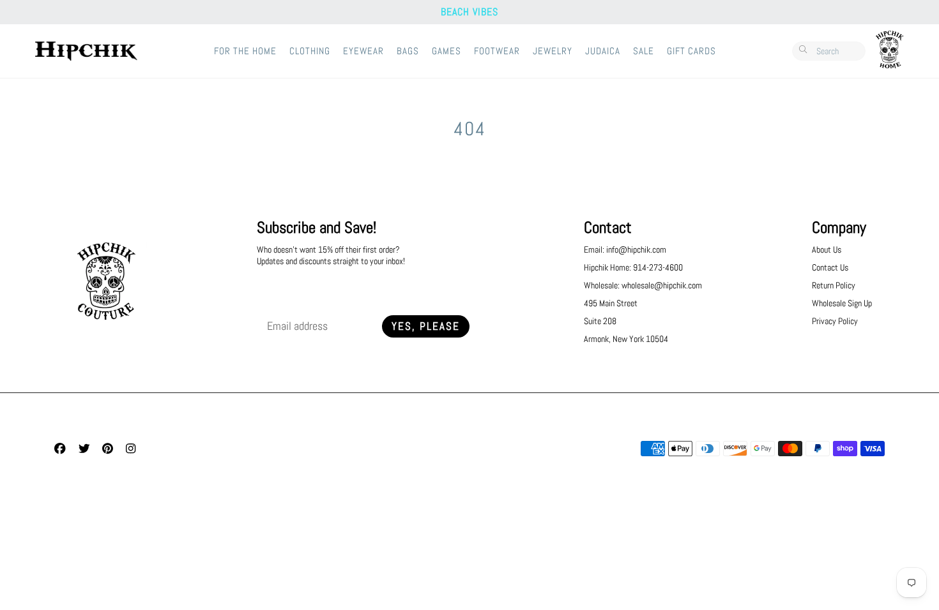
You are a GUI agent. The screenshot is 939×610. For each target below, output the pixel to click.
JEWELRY (552, 51)
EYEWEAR (363, 51)
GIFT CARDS (691, 51)
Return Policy (833, 285)
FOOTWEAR (497, 51)
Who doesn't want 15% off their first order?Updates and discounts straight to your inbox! (331, 255)
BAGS (408, 51)
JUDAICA (602, 51)
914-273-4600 (658, 267)
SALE (643, 51)
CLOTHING (309, 51)
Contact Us (830, 267)
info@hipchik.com (636, 249)
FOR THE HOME (245, 51)
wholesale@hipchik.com (662, 285)
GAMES (446, 51)
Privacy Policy (835, 321)
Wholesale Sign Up (842, 303)
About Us (826, 249)
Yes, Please (426, 326)
